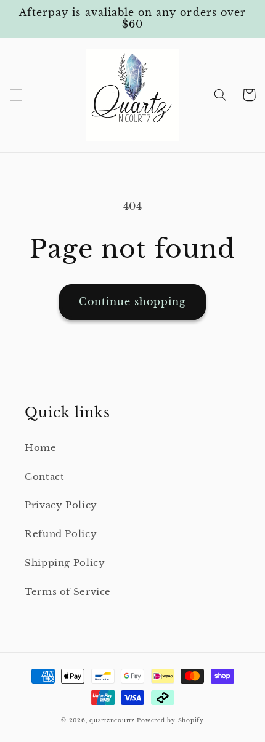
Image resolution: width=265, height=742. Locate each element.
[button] (16, 95)
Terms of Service (68, 591)
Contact (44, 476)
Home (41, 447)
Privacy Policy (61, 505)
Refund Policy (61, 534)
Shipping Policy (65, 562)
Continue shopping (133, 302)
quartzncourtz (112, 720)
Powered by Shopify (170, 720)
